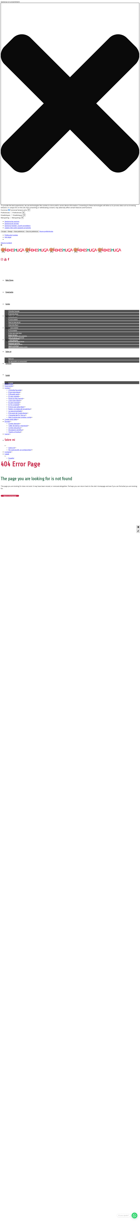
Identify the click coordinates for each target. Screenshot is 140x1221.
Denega (10, 231)
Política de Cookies (11, 235)
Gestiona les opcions (12, 221)
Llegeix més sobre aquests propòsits (18, 228)
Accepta (4, 231)
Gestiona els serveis (12, 224)
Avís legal (8, 237)
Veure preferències (19, 231)
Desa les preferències (32, 231)
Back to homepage (10, 496)
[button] (70, 103)
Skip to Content (6, 243)
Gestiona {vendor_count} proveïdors (17, 226)
